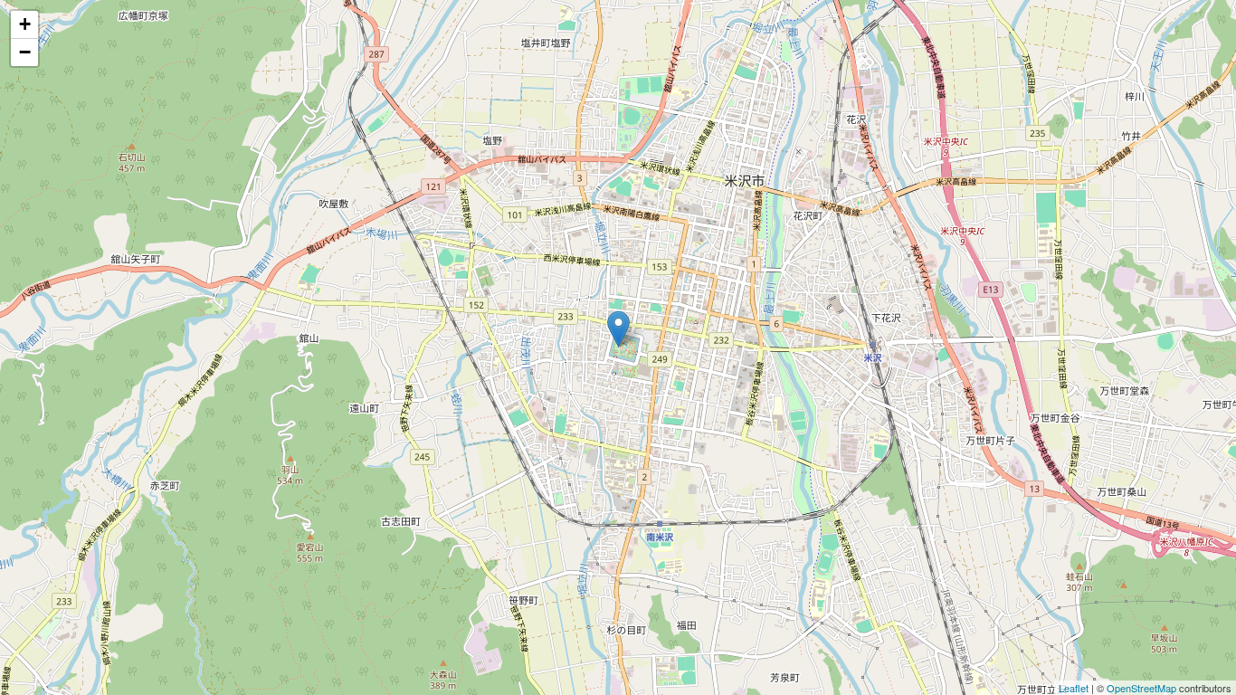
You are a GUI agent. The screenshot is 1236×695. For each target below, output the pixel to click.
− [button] (25, 52)
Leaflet (1074, 688)
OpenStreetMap (1141, 688)
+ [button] (25, 24)
